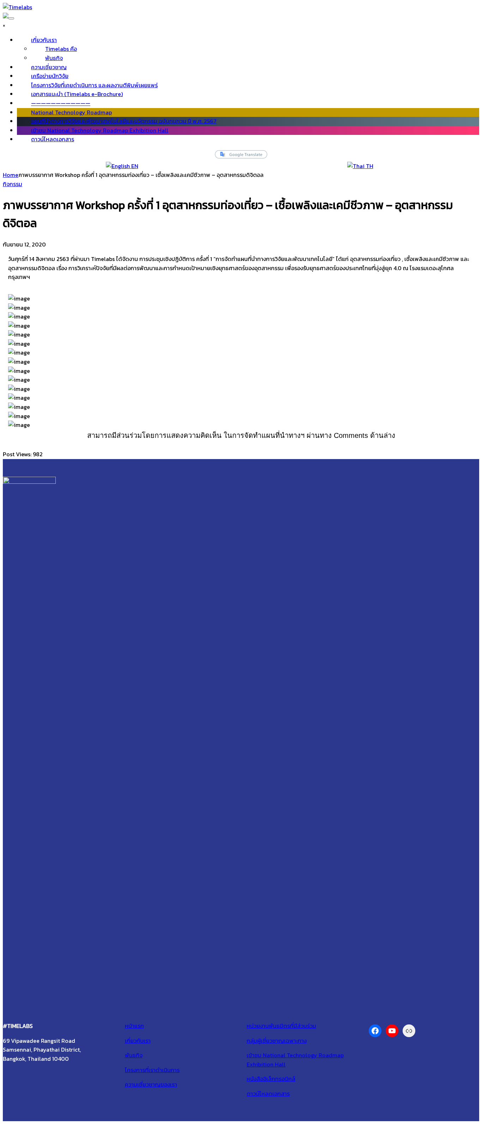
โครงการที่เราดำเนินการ (152, 1070)
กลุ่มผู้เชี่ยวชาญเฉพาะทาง (277, 1040)
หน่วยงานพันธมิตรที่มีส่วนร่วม (281, 1026)
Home (10, 175)
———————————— (60, 103)
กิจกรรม (12, 184)
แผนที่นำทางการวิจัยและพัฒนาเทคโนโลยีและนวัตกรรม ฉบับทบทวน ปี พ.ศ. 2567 (124, 121)
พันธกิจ (54, 58)
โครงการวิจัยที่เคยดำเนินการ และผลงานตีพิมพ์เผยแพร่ (94, 85)
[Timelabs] (17, 7)
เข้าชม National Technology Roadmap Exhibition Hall (99, 130)
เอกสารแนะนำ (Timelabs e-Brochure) (77, 94)
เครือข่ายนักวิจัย (49, 76)
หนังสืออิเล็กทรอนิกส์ (271, 1079)
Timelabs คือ (61, 48)
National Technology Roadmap (71, 112)
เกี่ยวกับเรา (44, 40)
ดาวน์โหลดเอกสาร (52, 139)
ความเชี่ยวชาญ (49, 67)
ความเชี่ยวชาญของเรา (151, 1084)
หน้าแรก (134, 1026)
